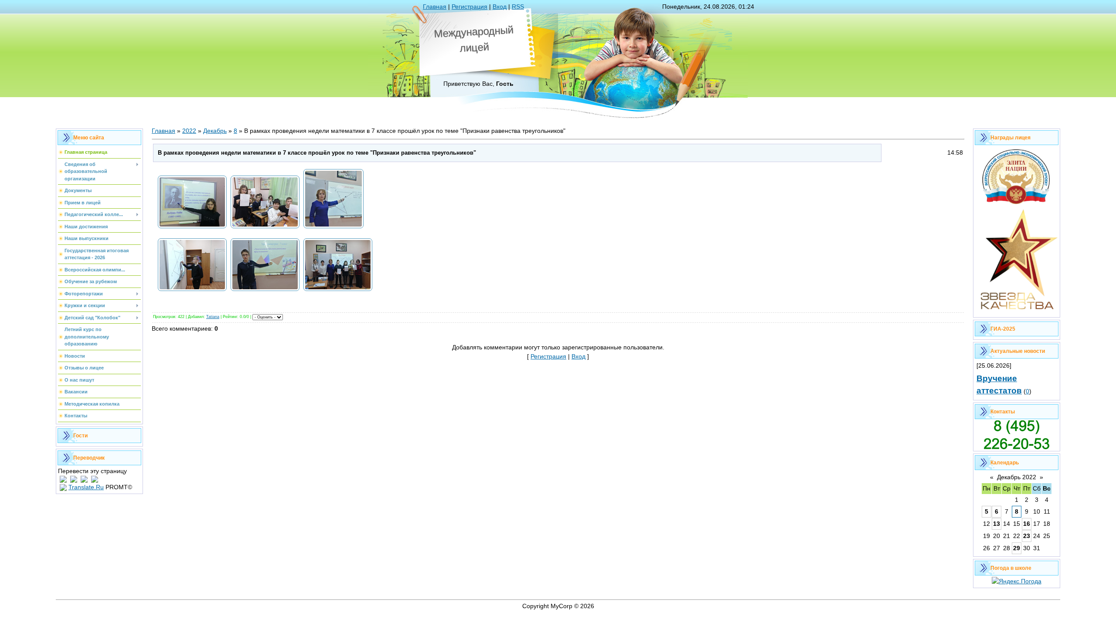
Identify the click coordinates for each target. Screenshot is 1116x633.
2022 (189, 130)
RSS (518, 6)
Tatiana (212, 317)
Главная (434, 6)
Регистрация (469, 6)
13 (996, 523)
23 (1026, 535)
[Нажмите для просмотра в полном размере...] (192, 228)
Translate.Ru (86, 487)
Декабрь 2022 (1016, 477)
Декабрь (215, 130)
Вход (500, 6)
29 (1016, 548)
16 (1026, 523)
